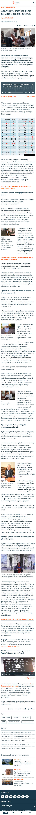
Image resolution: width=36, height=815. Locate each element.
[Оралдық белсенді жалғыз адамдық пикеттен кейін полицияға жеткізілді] (7, 772)
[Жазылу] (27, 796)
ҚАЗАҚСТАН (17, 760)
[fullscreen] (33, 674)
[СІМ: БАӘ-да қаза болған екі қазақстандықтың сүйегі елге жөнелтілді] (7, 762)
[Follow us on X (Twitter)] (6, 796)
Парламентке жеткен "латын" (13, 659)
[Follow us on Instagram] (15, 796)
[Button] (19, 25)
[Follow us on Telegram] (19, 796)
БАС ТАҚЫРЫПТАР (19, 779)
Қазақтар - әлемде (8, 7)
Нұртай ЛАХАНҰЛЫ (7, 18)
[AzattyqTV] (21, 813)
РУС (13, 813)
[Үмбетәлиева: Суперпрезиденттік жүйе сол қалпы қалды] (7, 782)
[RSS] (23, 796)
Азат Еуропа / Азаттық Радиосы (14, 86)
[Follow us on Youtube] (10, 796)
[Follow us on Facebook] (2, 796)
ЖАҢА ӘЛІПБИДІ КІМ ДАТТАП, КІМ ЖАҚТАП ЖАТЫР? (17, 619)
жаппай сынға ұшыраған (10, 646)
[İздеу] (30, 813)
